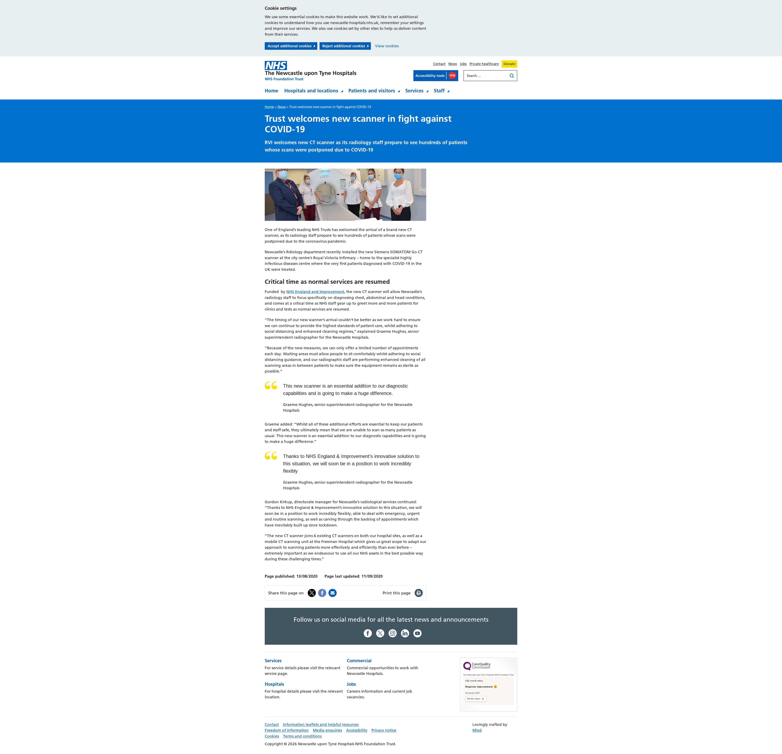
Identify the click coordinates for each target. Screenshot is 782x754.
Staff (439, 91)
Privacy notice (383, 730)
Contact (439, 64)
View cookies (387, 46)
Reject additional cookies (343, 46)
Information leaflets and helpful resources (321, 724)
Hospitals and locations (311, 91)
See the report (473, 699)
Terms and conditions (302, 736)
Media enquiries (327, 730)
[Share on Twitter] (312, 592)
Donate (509, 64)
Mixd (477, 730)
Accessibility (356, 730)
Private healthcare (484, 64)
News (452, 64)
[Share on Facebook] (322, 592)
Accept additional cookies (290, 46)
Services (414, 91)
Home (271, 91)
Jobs (463, 64)
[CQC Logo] (477, 669)
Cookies (272, 736)
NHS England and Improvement (315, 291)
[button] (435, 75)
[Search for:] (486, 76)
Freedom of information (287, 730)
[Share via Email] (332, 592)
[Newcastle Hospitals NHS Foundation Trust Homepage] (310, 71)
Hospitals (274, 684)
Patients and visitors (371, 91)
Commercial (359, 660)
